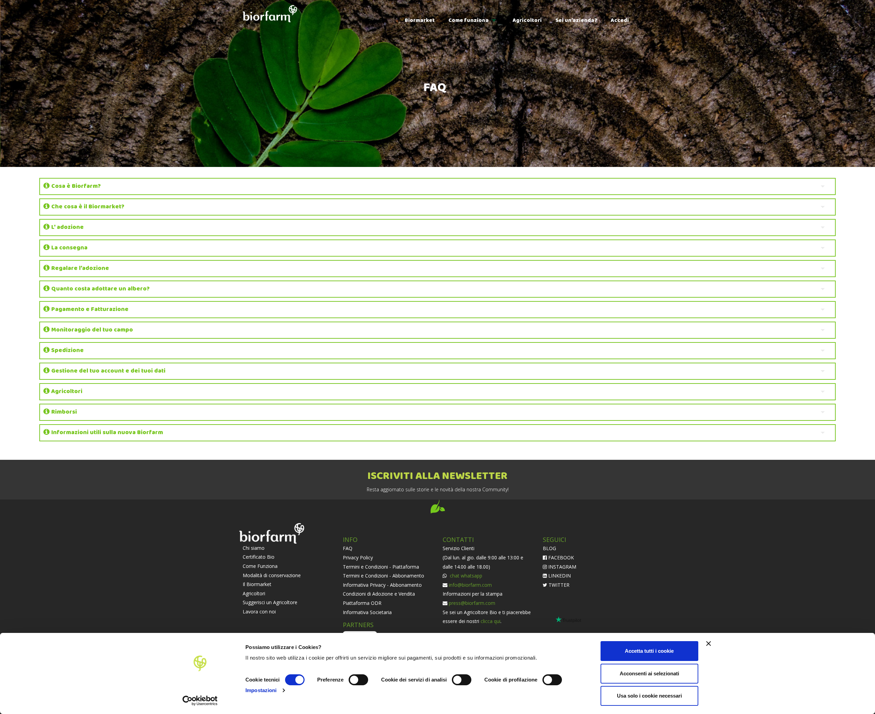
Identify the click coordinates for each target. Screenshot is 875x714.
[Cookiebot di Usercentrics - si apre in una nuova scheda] (200, 701)
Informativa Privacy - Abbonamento (382, 585)
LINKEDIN (559, 575)
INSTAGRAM (561, 566)
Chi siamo (254, 548)
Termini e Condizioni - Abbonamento (383, 575)
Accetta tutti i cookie (649, 651)
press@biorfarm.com (472, 603)
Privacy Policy (358, 557)
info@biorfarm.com (470, 585)
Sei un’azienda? (576, 20)
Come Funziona (260, 566)
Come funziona (468, 20)
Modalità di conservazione (272, 575)
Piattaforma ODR (362, 603)
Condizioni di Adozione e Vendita (379, 593)
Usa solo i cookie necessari (649, 696)
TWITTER (558, 585)
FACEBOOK (560, 557)
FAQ (347, 548)
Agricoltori (527, 20)
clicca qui (490, 621)
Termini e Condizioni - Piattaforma (381, 566)
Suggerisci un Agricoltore (270, 602)
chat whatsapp (465, 575)
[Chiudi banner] (708, 643)
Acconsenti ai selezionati (649, 673)
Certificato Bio (258, 557)
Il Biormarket (257, 584)
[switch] (358, 679)
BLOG (549, 548)
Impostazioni (261, 690)
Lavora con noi (259, 611)
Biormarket (420, 20)
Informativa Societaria (367, 612)
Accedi (620, 20)
